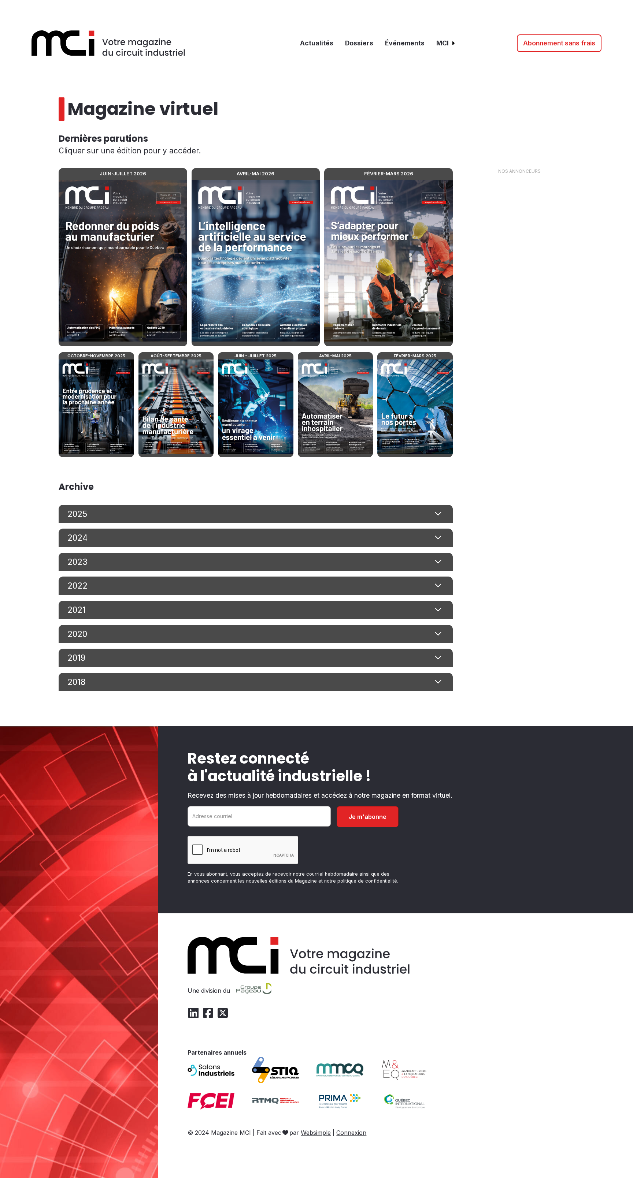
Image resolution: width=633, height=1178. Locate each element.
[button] (446, 43)
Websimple (316, 1132)
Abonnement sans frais (559, 43)
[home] (108, 43)
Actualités (316, 43)
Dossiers (359, 43)
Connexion (351, 1132)
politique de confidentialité (367, 881)
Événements (405, 43)
